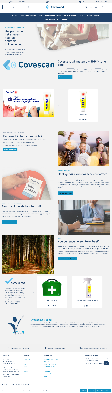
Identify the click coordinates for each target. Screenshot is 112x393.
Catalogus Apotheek (50, 373)
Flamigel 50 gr (83, 114)
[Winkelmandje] (95, 6)
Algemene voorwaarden (51, 359)
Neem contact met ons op (65, 193)
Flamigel (26, 371)
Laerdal (26, 362)
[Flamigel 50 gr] (83, 100)
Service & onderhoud (50, 364)
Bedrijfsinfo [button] (48, 355)
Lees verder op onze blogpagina (67, 258)
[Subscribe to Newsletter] (106, 363)
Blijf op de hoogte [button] (91, 355)
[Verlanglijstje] (86, 6)
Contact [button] (6, 355)
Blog (45, 376)
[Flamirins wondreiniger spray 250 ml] (87, 287)
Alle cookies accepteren (103, 390)
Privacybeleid (48, 362)
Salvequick (27, 369)
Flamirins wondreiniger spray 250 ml (87, 300)
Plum (25, 366)
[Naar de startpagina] (55, 7)
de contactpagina (14, 374)
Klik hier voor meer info (65, 77)
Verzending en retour (50, 366)
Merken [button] (26, 355)
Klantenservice (48, 369)
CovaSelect (19, 288)
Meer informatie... (47, 390)
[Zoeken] (28, 7)
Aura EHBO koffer (52, 300)
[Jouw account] (90, 7)
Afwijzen (83, 390)
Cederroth (27, 359)
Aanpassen (91, 390)
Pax (25, 364)
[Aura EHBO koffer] (52, 287)
